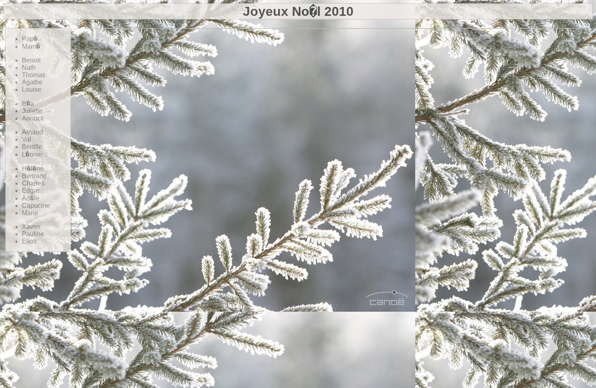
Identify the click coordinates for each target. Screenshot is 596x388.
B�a (28, 103)
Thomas (33, 74)
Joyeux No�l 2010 (298, 11)
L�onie (32, 154)
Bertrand (34, 175)
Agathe (32, 82)
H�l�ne (33, 168)
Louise (31, 89)
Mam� (31, 46)
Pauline (33, 234)
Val (26, 139)
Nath (29, 67)
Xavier (31, 226)
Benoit (31, 60)
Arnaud (32, 132)
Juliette (32, 111)
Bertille (32, 146)
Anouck (33, 118)
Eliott (29, 241)
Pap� (30, 38)
